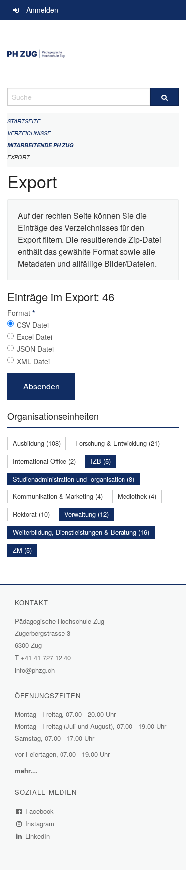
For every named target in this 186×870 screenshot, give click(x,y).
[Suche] (164, 97)
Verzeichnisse (29, 133)
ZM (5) (22, 550)
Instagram (40, 823)
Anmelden (42, 10)
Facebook (39, 811)
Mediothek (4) (137, 496)
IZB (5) (101, 461)
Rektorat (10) (31, 514)
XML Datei (33, 361)
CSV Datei (33, 325)
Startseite (23, 121)
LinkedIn (37, 836)
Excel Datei (34, 337)
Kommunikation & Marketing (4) (58, 496)
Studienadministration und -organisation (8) (73, 478)
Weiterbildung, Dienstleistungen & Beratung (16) (81, 532)
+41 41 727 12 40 (46, 657)
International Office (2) (44, 461)
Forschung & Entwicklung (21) (117, 443)
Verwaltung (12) (86, 514)
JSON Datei (35, 349)
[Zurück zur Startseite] (93, 54)
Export (18, 157)
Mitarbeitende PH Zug (40, 145)
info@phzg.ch (35, 670)
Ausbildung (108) (37, 443)
